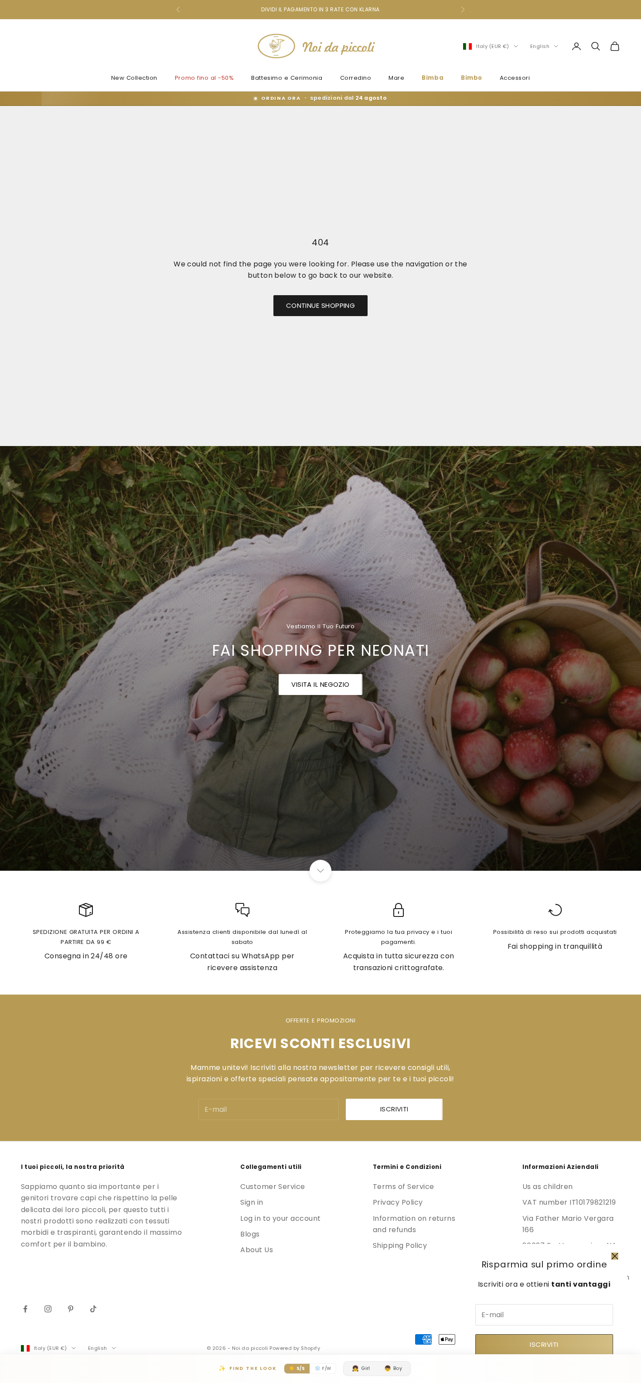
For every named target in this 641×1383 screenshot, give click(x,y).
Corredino (356, 78)
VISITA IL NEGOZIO (320, 684)
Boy (393, 1368)
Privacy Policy (398, 1202)
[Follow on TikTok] (93, 1309)
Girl (361, 1368)
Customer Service (272, 1187)
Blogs (249, 1234)
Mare (396, 78)
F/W (322, 1368)
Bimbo (471, 78)
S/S (297, 1368)
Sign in (251, 1202)
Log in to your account (280, 1218)
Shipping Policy (400, 1245)
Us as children (547, 1187)
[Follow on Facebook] (25, 1309)
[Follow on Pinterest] (70, 1309)
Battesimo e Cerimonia (286, 78)
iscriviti (394, 1109)
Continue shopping (320, 305)
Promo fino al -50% (204, 78)
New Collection (134, 78)
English (539, 46)
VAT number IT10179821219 (569, 1202)
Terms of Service (403, 1187)
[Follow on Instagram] (48, 1309)
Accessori (515, 78)
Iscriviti (544, 1344)
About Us (256, 1250)
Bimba (432, 78)
